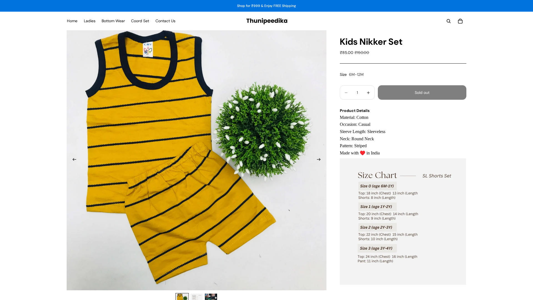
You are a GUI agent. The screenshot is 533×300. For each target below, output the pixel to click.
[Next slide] (320, 160)
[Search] (449, 21)
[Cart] (460, 21)
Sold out (422, 92)
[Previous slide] (73, 160)
